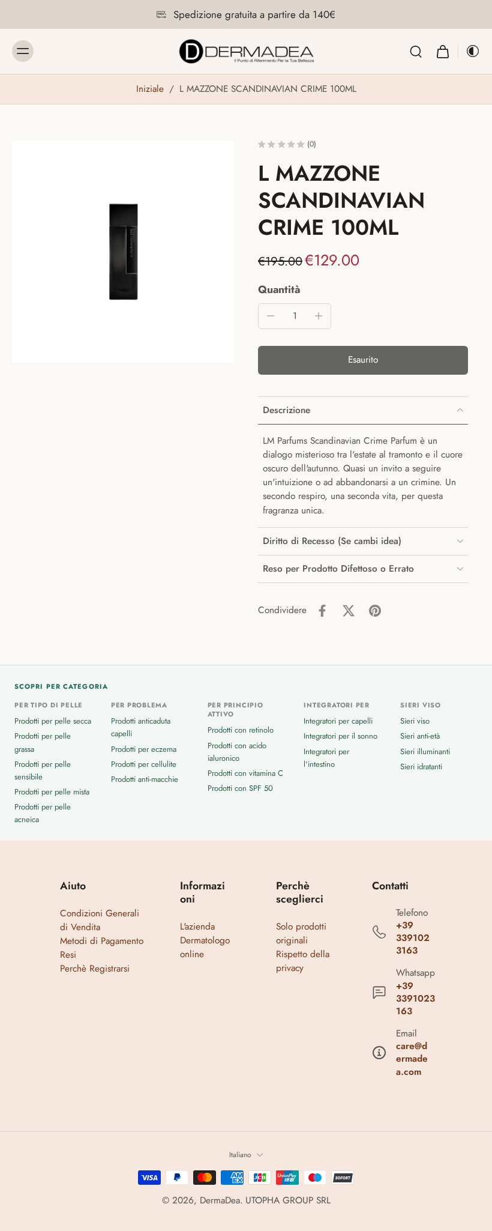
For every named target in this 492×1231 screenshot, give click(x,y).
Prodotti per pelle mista (51, 791)
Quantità (279, 289)
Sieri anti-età (420, 736)
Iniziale (151, 88)
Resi (68, 954)
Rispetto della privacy (302, 961)
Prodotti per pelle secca (52, 721)
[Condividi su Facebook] (322, 610)
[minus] (271, 316)
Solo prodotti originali (301, 933)
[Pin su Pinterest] (375, 610)
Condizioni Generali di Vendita (99, 920)
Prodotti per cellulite (143, 764)
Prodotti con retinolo (241, 730)
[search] (416, 51)
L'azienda (197, 926)
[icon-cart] (442, 51)
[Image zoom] (123, 252)
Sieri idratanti (421, 766)
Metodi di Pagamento (101, 941)
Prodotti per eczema (143, 749)
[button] (363, 360)
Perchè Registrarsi (95, 968)
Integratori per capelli (338, 721)
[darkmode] (469, 51)
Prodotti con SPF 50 (240, 788)
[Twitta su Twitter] (348, 610)
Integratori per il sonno (340, 736)
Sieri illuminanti (425, 751)
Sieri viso (415, 721)
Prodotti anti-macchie (144, 779)
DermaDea (220, 1200)
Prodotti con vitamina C (245, 773)
